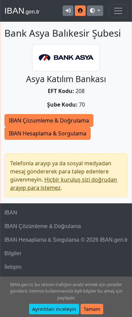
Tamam (92, 309)
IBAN (21, 10)
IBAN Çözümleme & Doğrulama (49, 120)
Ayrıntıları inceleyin (54, 309)
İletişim (12, 267)
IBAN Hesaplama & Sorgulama (47, 133)
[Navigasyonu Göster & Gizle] (118, 11)
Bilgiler (12, 253)
